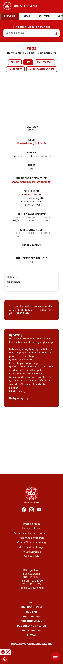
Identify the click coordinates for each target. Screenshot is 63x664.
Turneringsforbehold (31, 258)
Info (28, 62)
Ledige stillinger (31, 528)
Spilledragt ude (31, 230)
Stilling (15, 62)
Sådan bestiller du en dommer (31, 533)
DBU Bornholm (31, 607)
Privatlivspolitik (31, 552)
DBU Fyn (31, 612)
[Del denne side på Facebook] (3, 652)
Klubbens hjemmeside (31, 178)
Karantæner (15, 69)
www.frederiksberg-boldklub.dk (31, 182)
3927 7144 (23, 313)
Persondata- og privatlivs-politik (31, 645)
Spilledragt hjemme (31, 214)
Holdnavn (31, 127)
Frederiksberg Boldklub (31, 143)
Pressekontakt (31, 524)
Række (31, 153)
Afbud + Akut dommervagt (31, 542)
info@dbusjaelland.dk (31, 588)
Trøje (17, 218)
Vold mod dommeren (31, 538)
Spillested (31, 191)
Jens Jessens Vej (32, 195)
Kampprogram (44, 62)
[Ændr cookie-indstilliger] (4, 659)
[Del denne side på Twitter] (8, 652)
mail (44, 310)
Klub (31, 140)
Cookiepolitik (31, 556)
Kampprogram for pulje (41, 69)
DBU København (31, 621)
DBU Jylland (31, 617)
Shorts (31, 218)
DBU (31, 603)
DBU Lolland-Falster (31, 626)
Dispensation (31, 245)
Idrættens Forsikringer (31, 547)
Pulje (31, 165)
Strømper (45, 218)
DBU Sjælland (31, 631)
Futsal (31, 635)
